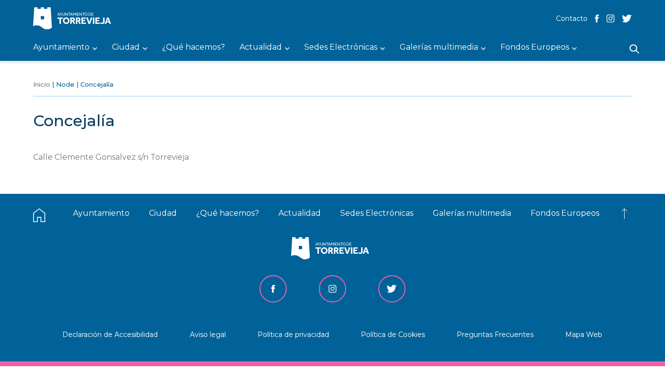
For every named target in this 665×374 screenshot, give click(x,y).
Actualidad (299, 213)
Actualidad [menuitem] (261, 47)
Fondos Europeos (565, 213)
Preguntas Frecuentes (495, 334)
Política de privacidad (293, 334)
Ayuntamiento (101, 213)
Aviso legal (208, 334)
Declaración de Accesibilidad (110, 334)
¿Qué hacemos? (227, 213)
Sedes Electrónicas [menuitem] (340, 47)
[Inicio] (74, 19)
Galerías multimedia (472, 213)
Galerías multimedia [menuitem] (439, 47)
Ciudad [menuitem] (126, 47)
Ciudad (163, 213)
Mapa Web (583, 334)
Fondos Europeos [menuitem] (534, 47)
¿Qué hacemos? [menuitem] (193, 47)
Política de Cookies (393, 334)
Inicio (41, 84)
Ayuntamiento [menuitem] (61, 47)
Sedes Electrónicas (376, 213)
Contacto (572, 18)
